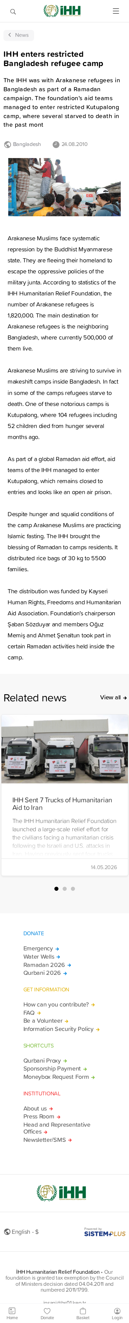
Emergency (38, 948)
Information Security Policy (58, 1028)
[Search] (13, 11)
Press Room (38, 1116)
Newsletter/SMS (44, 1139)
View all (110, 697)
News (22, 35)
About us (35, 1108)
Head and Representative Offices (56, 1128)
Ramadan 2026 (44, 964)
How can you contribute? (56, 1004)
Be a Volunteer (43, 1020)
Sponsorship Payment (52, 1068)
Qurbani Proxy (42, 1060)
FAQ (29, 1012)
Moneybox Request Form (56, 1076)
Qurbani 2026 (42, 972)
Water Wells (38, 956)
